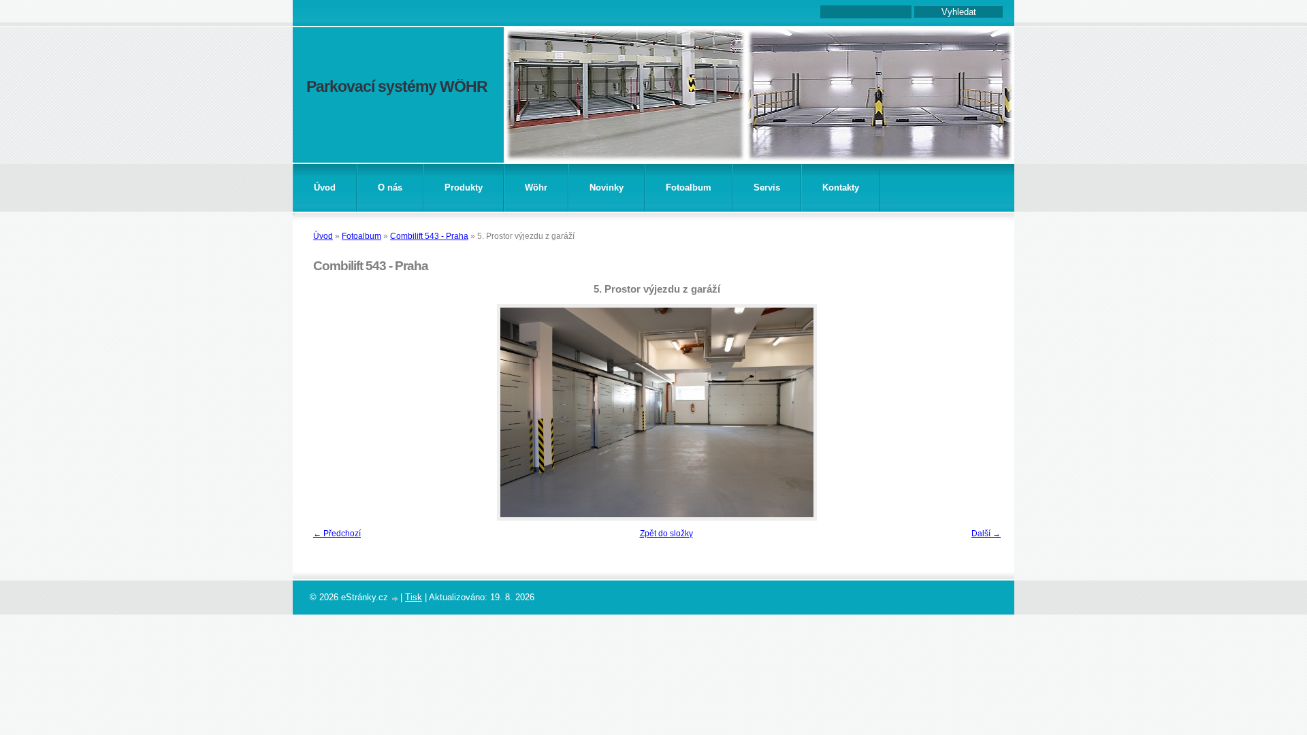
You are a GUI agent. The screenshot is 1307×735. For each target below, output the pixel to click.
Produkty (464, 187)
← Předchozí (337, 533)
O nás (390, 187)
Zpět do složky (666, 533)
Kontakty (840, 187)
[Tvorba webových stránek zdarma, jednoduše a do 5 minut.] (395, 598)
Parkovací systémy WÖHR (396, 86)
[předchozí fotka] (328, 412)
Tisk (413, 597)
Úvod (325, 187)
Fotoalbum (688, 187)
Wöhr (536, 187)
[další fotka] (985, 412)
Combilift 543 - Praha (429, 236)
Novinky (607, 187)
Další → (986, 533)
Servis (767, 187)
